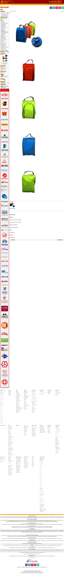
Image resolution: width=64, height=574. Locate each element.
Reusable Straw (25, 404)
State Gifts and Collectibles (43, 510)
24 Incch (33, 460)
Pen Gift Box (25, 431)
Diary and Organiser (10, 460)
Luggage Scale (26, 460)
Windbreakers (2, 398)
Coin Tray (56, 437)
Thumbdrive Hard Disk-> (5, 47)
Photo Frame (9, 445)
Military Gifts (17, 425)
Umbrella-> (2, 48)
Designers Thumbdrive (18, 461)
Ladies (9, 440)
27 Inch (32, 461)
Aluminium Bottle (25, 391)
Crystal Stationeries (42, 493)
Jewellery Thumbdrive (18, 465)
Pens (24, 425)
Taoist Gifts (49, 432)
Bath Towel (1, 417)
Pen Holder (9, 473)
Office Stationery (10, 472)
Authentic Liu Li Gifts (42, 458)
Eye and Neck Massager (34, 401)
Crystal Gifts (41, 488)
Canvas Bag (3, 21)
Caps (1, 391)
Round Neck (1, 409)
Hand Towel (1, 420)
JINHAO (40, 471)
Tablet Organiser (3, 33)
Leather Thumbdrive (18, 466)
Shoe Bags (7, 4)
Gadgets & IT (33, 390)
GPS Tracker (33, 402)
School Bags (3, 30)
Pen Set (25, 433)
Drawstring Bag (3, 24)
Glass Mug (25, 399)
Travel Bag (2, 34)
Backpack (2, 20)
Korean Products (10, 439)
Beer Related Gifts (10, 427)
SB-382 (10, 4)
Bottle (32, 465)
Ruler (55, 434)
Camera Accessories (34, 427)
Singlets (1, 413)
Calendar (9, 459)
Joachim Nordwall (41, 499)
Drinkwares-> (3, 35)
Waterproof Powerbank (42, 431)
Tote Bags (41, 477)
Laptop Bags (3, 26)
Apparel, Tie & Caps (2, 390)
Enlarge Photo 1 (13, 208)
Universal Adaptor (26, 467)
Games (9, 434)
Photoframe (41, 466)
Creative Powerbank (42, 427)
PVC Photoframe (57, 432)
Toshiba (40, 483)
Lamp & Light (49, 390)
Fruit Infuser (25, 398)
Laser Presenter (57, 390)
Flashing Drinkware (26, 397)
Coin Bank (9, 431)
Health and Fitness (42, 391)
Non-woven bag (3, 28)
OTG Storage (33, 431)
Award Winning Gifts (42, 459)
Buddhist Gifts (49, 426)
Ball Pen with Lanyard (26, 426)
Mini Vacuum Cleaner (10, 470)
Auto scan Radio (33, 391)
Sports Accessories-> (4, 45)
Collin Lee (41, 495)
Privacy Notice (3, 68)
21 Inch (32, 459)
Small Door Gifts (57, 425)
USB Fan (33, 409)
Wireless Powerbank (42, 432)
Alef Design (41, 461)
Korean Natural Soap (42, 506)
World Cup (1, 461)
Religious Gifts (49, 425)
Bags (4, 4)
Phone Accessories (34, 425)
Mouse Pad (41, 465)
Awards (9, 390)
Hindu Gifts (49, 430)
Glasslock (41, 470)
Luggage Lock (25, 459)
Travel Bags (25, 466)
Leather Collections (4, 39)
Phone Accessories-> (4, 42)
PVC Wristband (57, 433)
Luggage (2, 27)
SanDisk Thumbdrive (18, 472)
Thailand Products (41, 511)
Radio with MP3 (33, 392)
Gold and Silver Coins (42, 504)
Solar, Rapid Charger (34, 434)
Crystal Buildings (41, 490)
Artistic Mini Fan (57, 426)
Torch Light (49, 393)
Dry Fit (1, 408)
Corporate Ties (2, 392)
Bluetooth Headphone (34, 398)
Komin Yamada (41, 500)
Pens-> (2, 41)
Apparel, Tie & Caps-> (4, 18)
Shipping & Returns (4, 67)
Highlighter (9, 466)
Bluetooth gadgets (34, 397)
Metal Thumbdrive (18, 467)
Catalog (2, 4)
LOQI (40, 476)
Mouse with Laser (57, 393)
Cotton (1, 410)
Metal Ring (9, 393)
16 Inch (32, 458)
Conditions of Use (3, 69)
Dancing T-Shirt (2, 404)
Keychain (56, 439)
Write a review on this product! (6, 76)
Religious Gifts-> (3, 44)
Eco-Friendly (56, 438)
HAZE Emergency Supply (42, 392)
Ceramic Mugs (25, 393)
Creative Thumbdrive (18, 459)
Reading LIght (49, 392)
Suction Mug (25, 406)
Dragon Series (41, 472)
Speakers (33, 407)
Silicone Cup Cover (57, 446)
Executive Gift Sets (10, 465)
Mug (24, 400)
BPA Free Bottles (26, 392)
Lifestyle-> (2, 40)
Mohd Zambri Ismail (42, 501)
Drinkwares (25, 390)
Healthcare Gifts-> (3, 37)
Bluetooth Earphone (34, 396)
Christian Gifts (49, 427)
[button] (48, 4)
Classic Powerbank (42, 426)
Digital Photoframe (10, 446)
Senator (41, 482)
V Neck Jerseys (2, 414)
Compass (1, 458)
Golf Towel (1, 419)
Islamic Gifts (49, 431)
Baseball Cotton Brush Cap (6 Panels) (4, 63)
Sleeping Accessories (26, 465)
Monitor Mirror (33, 403)
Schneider (41, 481)
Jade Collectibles (41, 505)
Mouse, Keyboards (34, 404)
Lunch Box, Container (10, 441)
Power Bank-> (3, 43)
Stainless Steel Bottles (26, 405)
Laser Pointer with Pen (57, 392)
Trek (40, 484)
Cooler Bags (3, 22)
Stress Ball (56, 451)
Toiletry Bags (17, 411)
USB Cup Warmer (34, 408)
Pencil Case (3, 29)
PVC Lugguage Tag (57, 431)
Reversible (1, 400)
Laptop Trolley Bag (18, 400)
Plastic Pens (25, 434)
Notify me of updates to (5, 86)
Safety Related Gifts (10, 450)
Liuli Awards (9, 392)
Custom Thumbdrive (18, 460)
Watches (9, 452)
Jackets (1, 393)
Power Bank (41, 425)
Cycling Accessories (2, 459)
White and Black (57, 450)
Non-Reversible (2, 399)
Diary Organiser (10, 461)
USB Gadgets (33, 410)
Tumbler (25, 407)
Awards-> (2, 19)
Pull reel (56, 445)
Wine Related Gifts (10, 453)
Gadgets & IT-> (3, 36)
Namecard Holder (57, 444)
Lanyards (1, 402)
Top (0, 4)
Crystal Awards (10, 391)
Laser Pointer (56, 391)
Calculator (9, 458)
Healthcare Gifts (42, 390)
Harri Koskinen (41, 498)
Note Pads (9, 471)
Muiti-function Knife (57, 443)
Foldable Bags (3, 25)
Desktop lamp (49, 391)
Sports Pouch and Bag (4, 32)
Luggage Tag (25, 461)
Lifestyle (9, 425)
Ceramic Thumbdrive (18, 458)
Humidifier (9, 438)
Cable (32, 426)
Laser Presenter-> (3, 38)
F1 (0, 460)
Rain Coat (33, 466)
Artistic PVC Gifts (57, 427)
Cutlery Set (9, 432)
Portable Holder (33, 433)
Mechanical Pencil (26, 427)
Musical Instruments (18, 468)
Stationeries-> (3, 46)
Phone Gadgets (33, 432)
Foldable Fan (9, 433)
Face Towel (1, 418)
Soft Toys (9, 451)
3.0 (32, 413)
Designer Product (42, 494)
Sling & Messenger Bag (4, 31)
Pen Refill (25, 432)
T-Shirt (1, 403)
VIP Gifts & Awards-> (4, 49)
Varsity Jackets (2, 397)
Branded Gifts (41, 460)
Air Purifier (9, 426)
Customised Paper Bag (4, 23)
